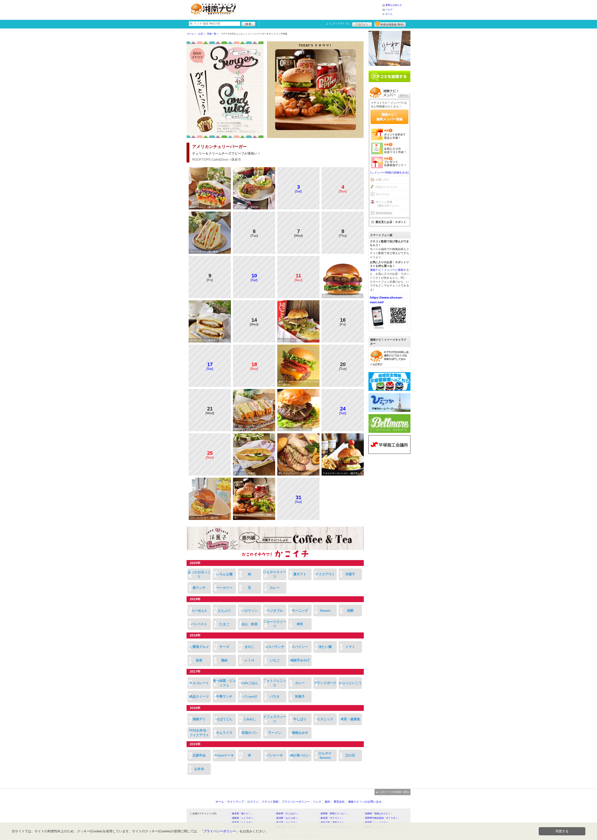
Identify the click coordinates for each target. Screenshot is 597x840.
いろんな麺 (224, 574)
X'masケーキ (224, 755)
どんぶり (224, 610)
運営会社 (339, 801)
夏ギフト (299, 574)
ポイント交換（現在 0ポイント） (387, 204)
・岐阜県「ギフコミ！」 (331, 818)
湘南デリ (199, 719)
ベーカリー (224, 587)
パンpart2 (249, 696)
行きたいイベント (386, 187)
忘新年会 (199, 755)
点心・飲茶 (249, 624)
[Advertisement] (311, 9)
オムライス (224, 732)
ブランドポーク (325, 683)
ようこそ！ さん (338, 23)
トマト (350, 647)
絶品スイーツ (199, 696)
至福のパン (249, 732)
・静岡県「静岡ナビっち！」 (333, 813)
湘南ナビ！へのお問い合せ (365, 801)
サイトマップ (235, 801)
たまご (224, 624)
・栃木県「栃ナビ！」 (241, 813)
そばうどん (224, 719)
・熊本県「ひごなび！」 (287, 813)
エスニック (325, 719)
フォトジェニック (274, 683)
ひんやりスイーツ (274, 574)
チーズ (224, 647)
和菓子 (300, 696)
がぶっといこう (350, 683)
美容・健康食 (350, 719)
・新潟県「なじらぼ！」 (287, 818)
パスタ (275, 696)
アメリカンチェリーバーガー (219, 146)
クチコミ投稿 (270, 801)
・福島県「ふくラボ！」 (242, 818)
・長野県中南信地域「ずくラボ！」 (381, 818)
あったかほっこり (199, 574)
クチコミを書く (389, 76)
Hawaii (325, 610)
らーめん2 (199, 610)
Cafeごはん (249, 683)
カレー (275, 587)
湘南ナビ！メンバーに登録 (386, 270)
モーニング (300, 610)
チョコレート (199, 683)
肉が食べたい (300, 755)
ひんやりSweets (325, 755)
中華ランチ (224, 696)
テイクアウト (325, 574)
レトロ (249, 660)
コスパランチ (275, 647)
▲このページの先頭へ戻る (392, 792)
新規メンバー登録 (390, 24)
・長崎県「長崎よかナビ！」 (378, 813)
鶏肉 (224, 660)
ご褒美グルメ (199, 647)
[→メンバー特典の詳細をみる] (389, 172)
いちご (275, 660)
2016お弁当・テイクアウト (199, 732)
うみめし (249, 719)
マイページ (382, 194)
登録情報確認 (383, 213)
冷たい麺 (325, 647)
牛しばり (299, 719)
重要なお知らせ (393, 5)
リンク (317, 801)
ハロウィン (249, 610)
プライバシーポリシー (296, 801)
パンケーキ (275, 755)
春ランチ (199, 587)
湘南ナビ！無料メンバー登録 (389, 117)
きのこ (249, 647)
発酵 (350, 610)
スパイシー (300, 647)
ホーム (388, 14)
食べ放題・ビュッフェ (224, 683)
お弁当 (199, 769)
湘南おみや (300, 732)
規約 (327, 801)
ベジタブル (275, 610)
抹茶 (199, 660)
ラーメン (274, 732)
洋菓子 (350, 574)
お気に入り (382, 179)
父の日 (350, 755)
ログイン (362, 24)
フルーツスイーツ (274, 624)
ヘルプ (388, 9)
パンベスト (199, 624)
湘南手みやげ (300, 660)
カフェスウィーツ (274, 719)
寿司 (300, 624)
